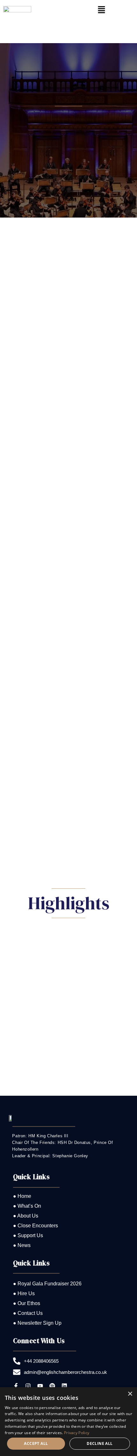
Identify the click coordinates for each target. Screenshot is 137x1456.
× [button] (129, 1394)
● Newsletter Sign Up (37, 1323)
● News (22, 1245)
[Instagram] (28, 1386)
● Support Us (28, 1235)
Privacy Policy (76, 1432)
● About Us (25, 1215)
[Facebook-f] (16, 1386)
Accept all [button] (36, 1443)
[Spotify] (52, 1386)
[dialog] (68, 1421)
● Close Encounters (35, 1225)
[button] (101, 10)
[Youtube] (40, 1386)
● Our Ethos (26, 1303)
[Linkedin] (64, 1386)
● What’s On (27, 1206)
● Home (22, 1196)
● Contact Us (28, 1313)
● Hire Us (24, 1293)
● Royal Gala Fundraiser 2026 (47, 1283)
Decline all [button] (99, 1443)
